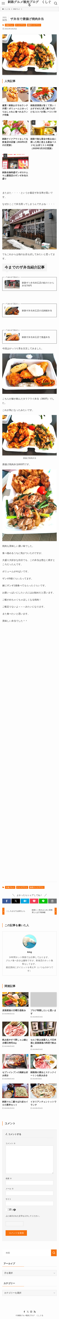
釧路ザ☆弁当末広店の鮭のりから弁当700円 (38, 284)
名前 (9, 1178)
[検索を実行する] (54, 1252)
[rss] (34, 1311)
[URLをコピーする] (52, 901)
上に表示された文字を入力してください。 (23, 1216)
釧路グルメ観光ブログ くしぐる (29, 3)
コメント (10, 1143)
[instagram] (31, 1311)
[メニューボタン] (3, 3)
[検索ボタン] (56, 3)
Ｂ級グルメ (9, 25)
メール (10, 1189)
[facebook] (24, 1311)
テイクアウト (20, 25)
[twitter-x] (27, 1311)
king (29, 952)
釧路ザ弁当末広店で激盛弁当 (36, 337)
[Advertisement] (29, 754)
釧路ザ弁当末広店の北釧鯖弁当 (37, 310)
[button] (6, 901)
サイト (8, 1199)
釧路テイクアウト (34, 25)
